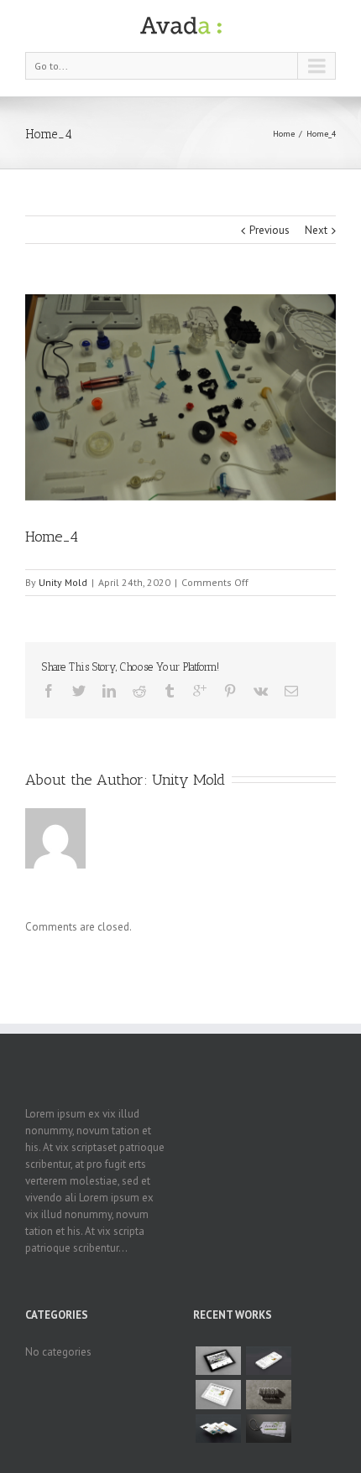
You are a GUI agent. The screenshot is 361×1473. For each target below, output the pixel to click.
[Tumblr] (169, 691)
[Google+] (200, 691)
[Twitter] (79, 691)
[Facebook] (48, 691)
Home (284, 133)
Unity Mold (63, 582)
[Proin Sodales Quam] (218, 1394)
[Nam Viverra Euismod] (268, 1394)
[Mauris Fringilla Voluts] (268, 1360)
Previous (269, 230)
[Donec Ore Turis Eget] (218, 1360)
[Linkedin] (109, 691)
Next (316, 230)
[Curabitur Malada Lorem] (218, 1428)
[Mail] (291, 691)
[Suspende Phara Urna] (268, 1428)
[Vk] (261, 691)
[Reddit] (139, 691)
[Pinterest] (230, 691)
